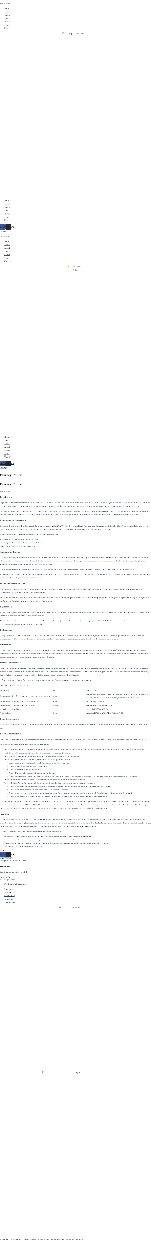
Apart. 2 (7, 15)
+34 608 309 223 (6, 858)
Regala (6, 25)
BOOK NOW (5, 877)
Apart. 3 (7, 18)
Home (6, 8)
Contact (7, 22)
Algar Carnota (5, 3)
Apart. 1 (7, 12)
